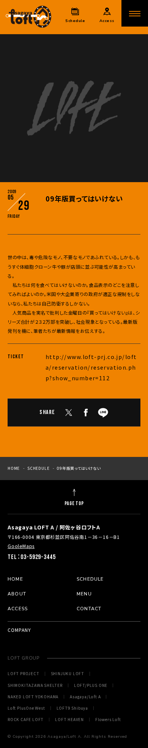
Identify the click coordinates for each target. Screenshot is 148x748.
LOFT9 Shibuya (72, 708)
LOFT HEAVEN (69, 719)
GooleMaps (21, 546)
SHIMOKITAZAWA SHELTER (35, 685)
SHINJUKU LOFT (67, 674)
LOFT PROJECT (23, 674)
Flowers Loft (108, 719)
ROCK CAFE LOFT (26, 719)
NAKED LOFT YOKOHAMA (33, 697)
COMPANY (19, 630)
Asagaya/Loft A (85, 697)
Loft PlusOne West (26, 708)
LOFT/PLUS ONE (90, 685)
